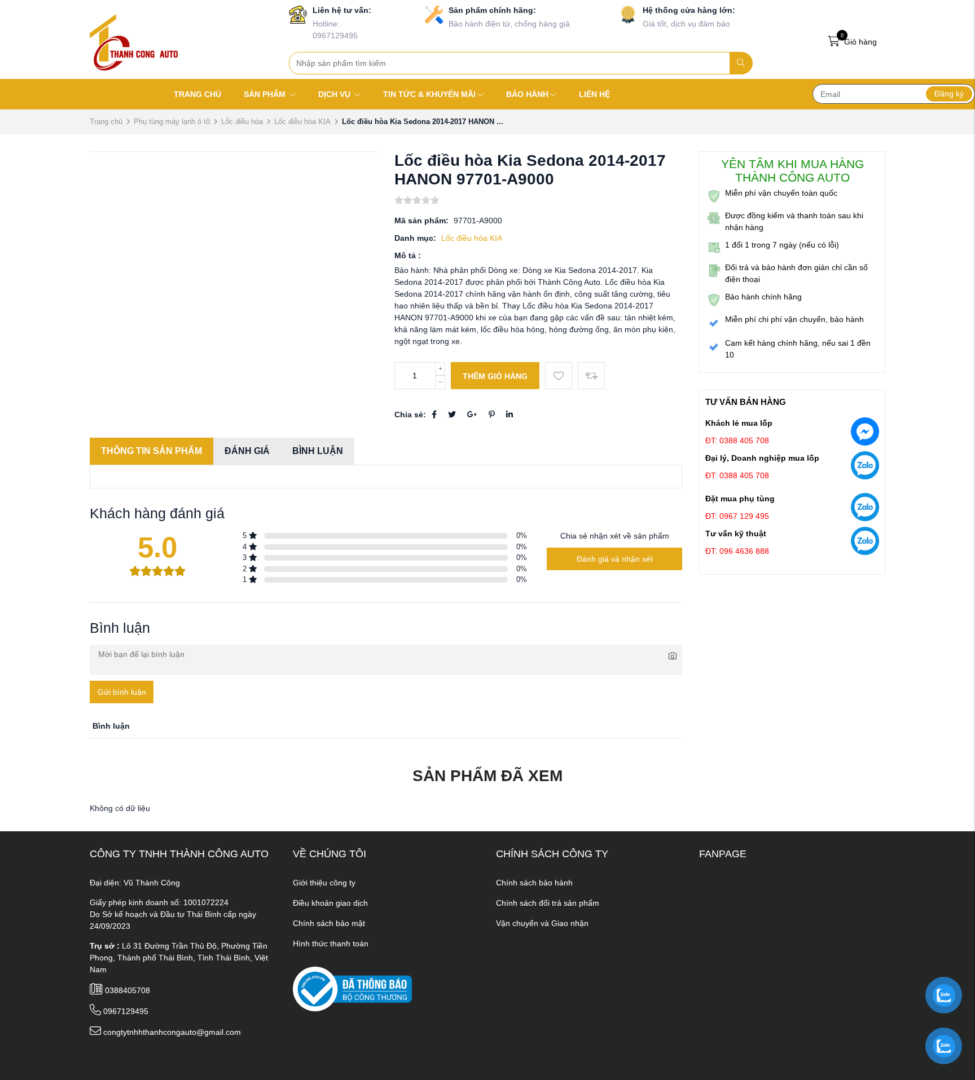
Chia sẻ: (410, 414)
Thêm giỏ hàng (495, 376)
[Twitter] (452, 414)
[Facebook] (434, 414)
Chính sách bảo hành (534, 882)
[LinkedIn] (509, 414)
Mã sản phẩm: (421, 220)
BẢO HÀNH (527, 94)
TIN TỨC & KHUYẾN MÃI (429, 94)
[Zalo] (865, 467)
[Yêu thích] (558, 375)
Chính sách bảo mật (329, 923)
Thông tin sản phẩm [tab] (151, 451)
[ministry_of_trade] (352, 988)
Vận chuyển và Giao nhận (542, 923)
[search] (741, 63)
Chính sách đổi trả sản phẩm (547, 902)
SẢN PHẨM (266, 94)
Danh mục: (415, 238)
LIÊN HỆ (594, 94)
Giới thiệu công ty (324, 882)
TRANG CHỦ (197, 94)
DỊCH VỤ (335, 94)
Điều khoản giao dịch (330, 902)
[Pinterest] (492, 414)
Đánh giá (247, 451)
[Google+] (472, 414)
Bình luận (317, 451)
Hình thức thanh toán (330, 943)
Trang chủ (106, 121)
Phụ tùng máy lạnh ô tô (172, 121)
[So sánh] (591, 375)
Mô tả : (407, 255)
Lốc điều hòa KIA (302, 121)
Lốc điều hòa (242, 121)
